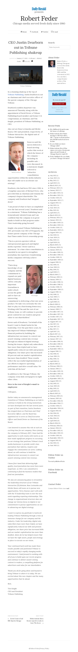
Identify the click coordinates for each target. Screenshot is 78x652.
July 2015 (53, 383)
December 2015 (55, 371)
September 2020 (55, 230)
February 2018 (55, 307)
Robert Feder (39, 18)
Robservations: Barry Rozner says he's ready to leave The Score (35, 621)
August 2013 (54, 440)
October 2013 (54, 435)
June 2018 (53, 297)
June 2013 (53, 445)
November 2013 (55, 433)
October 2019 (54, 257)
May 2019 (53, 269)
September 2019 (55, 260)
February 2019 (55, 277)
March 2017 (54, 334)
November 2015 (55, 374)
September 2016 (55, 349)
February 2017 (55, 336)
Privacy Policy (44, 648)
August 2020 (54, 232)
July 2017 (53, 324)
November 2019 (55, 255)
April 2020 (53, 242)
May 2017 (53, 329)
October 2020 (54, 227)
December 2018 (55, 282)
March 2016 (54, 364)
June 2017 (53, 326)
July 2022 (53, 175)
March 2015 (54, 393)
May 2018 (53, 299)
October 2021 (54, 198)
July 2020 (53, 235)
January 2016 (54, 369)
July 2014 (53, 413)
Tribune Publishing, (16, 94)
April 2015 (53, 391)
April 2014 (53, 421)
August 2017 (54, 322)
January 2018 (54, 309)
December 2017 (55, 312)
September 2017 (55, 319)
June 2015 (53, 386)
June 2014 (53, 416)
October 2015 (54, 376)
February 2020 (55, 247)
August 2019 (54, 262)
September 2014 (55, 408)
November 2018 (55, 284)
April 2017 (53, 331)
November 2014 (55, 403)
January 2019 (54, 279)
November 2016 (55, 344)
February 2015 (55, 396)
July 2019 (53, 265)
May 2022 (53, 180)
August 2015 (54, 381)
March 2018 (54, 304)
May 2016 (53, 359)
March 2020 (54, 245)
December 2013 (55, 430)
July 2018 (53, 294)
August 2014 (54, 411)
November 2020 (55, 225)
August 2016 (54, 351)
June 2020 (53, 237)
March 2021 (54, 215)
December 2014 (55, 401)
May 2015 (53, 388)
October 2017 (54, 317)
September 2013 (55, 438)
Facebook (35, 32)
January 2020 (54, 250)
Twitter (45, 32)
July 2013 (53, 443)
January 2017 (54, 339)
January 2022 (54, 190)
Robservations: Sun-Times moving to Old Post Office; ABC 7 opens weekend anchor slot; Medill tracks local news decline (60, 137)
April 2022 (53, 183)
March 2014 (54, 423)
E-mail (55, 32)
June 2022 (53, 178)
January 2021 (54, 220)
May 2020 (53, 240)
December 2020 (55, 222)
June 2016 (53, 356)
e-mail (67, 488)
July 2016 (53, 354)
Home (25, 32)
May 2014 (53, 418)
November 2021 (55, 195)
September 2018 (55, 289)
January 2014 (54, 428)
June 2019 (53, 267)
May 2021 (53, 210)
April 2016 (53, 361)
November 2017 (55, 314)
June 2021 (53, 208)
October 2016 (54, 346)
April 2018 (53, 302)
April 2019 (53, 272)
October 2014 (54, 406)
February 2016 (55, 366)
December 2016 (55, 341)
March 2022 (54, 185)
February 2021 (55, 217)
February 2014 (55, 426)
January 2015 (54, 398)
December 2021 (55, 193)
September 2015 (55, 378)
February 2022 (55, 188)
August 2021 (54, 203)
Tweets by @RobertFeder (56, 461)
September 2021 (55, 200)
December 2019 (55, 252)
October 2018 (54, 287)
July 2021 (53, 205)
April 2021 (53, 213)
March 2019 (54, 274)
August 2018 (54, 292)
